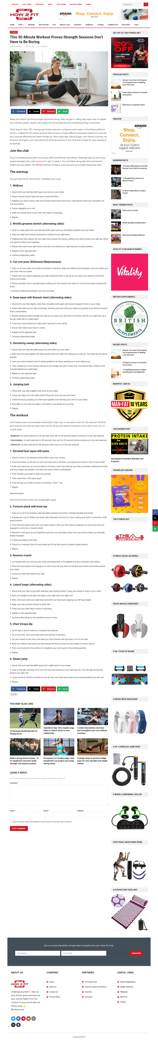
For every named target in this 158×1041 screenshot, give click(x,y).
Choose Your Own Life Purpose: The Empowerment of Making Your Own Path (134, 82)
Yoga (136, 25)
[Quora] (33, 1018)
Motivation (44, 25)
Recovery (126, 25)
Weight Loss (65, 25)
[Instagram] (13, 1025)
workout (40, 161)
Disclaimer (61, 4)
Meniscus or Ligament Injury (133, 105)
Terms (88, 4)
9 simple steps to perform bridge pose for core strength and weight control (92, 761)
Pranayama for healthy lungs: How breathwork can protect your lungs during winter (59, 761)
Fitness (100, 25)
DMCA (50, 4)
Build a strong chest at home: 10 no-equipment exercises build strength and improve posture (24, 761)
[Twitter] (13, 1018)
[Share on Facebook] (155, 512)
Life (54, 25)
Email (46, 811)
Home (12, 25)
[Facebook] (18, 1018)
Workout (89, 25)
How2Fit (81, 1037)
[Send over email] (155, 529)
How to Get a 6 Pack (130, 210)
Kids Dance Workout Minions (133, 235)
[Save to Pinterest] (155, 523)
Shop (20, 25)
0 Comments (43, 46)
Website (80, 811)
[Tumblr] (18, 1025)
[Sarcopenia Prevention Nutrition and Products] (129, 444)
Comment (14, 783)
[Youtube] (28, 1018)
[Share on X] (155, 517)
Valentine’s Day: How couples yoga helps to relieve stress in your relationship (59, 730)
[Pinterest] (23, 1018)
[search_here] (146, 4)
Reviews (31, 25)
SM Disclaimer (76, 4)
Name (13, 811)
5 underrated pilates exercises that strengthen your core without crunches (92, 730)
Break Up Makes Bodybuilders (134, 223)
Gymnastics (113, 25)
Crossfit (78, 25)
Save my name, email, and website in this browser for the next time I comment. (42, 822)
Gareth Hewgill (16, 46)
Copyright (39, 4)
